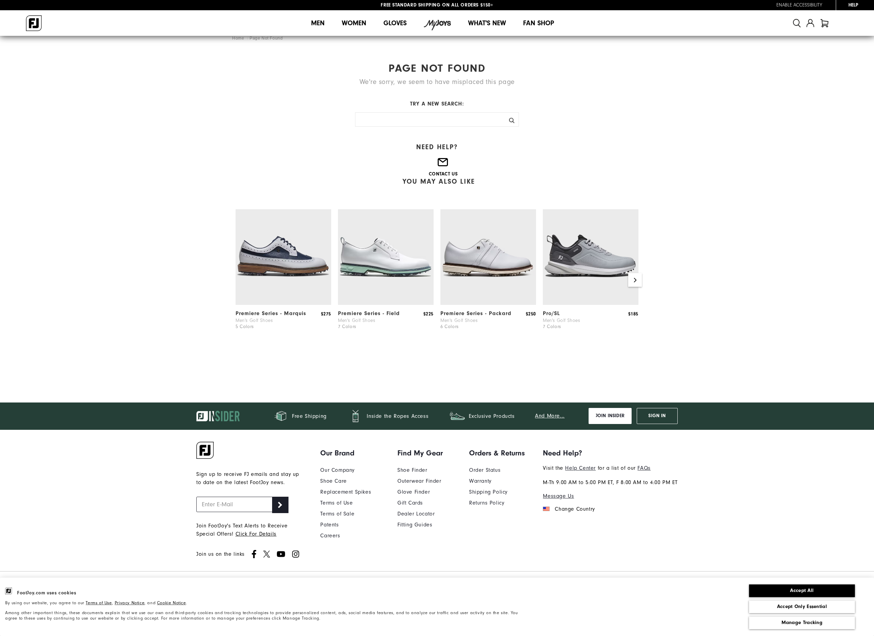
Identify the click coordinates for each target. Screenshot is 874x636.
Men (318, 23)
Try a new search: (437, 104)
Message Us (558, 496)
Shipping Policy (488, 492)
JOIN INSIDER (610, 416)
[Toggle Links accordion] (345, 453)
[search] (797, 23)
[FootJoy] (34, 23)
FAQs (643, 468)
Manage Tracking (802, 622)
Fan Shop (538, 23)
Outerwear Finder (419, 481)
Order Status (485, 470)
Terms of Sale (337, 514)
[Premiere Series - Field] (386, 303)
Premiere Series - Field (369, 313)
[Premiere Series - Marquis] (283, 303)
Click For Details (256, 534)
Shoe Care (333, 481)
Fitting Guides (414, 525)
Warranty (480, 481)
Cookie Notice (171, 602)
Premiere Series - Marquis (271, 313)
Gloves (395, 23)
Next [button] (635, 280)
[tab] (824, 23)
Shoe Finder (412, 470)
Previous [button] (239, 280)
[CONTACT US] (443, 164)
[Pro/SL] (590, 303)
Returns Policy (486, 503)
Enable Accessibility (799, 5)
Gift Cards (410, 503)
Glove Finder (413, 492)
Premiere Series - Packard (475, 313)
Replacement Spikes (345, 492)
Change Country (575, 509)
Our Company (337, 470)
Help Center (580, 468)
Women (354, 23)
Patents (329, 525)
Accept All (802, 590)
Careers (330, 536)
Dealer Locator (416, 514)
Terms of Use (99, 602)
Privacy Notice (129, 602)
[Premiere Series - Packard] (488, 303)
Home (238, 38)
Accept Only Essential (802, 606)
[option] (283, 280)
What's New (487, 23)
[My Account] (810, 23)
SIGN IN (657, 416)
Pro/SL (551, 313)
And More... (550, 416)
